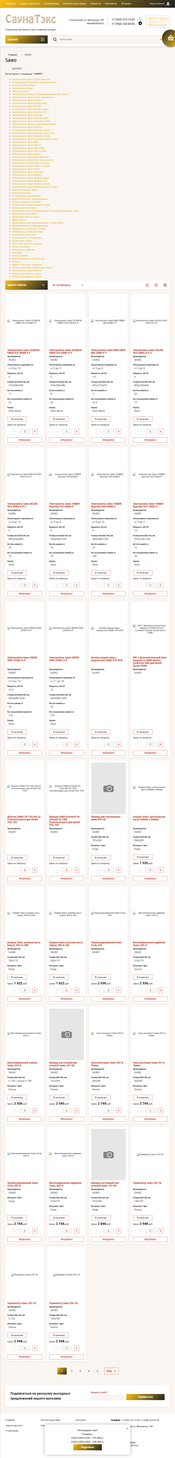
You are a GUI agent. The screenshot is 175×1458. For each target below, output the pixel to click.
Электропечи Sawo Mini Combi (29, 151)
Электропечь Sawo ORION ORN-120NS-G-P (64, 659)
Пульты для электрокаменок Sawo (31, 204)
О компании (51, 3)
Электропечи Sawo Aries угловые (30, 163)
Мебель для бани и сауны (26, 273)
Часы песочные (21, 246)
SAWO (12, 359)
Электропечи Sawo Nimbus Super (30, 177)
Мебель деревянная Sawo (27, 276)
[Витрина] (147, 285)
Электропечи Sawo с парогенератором (34, 124)
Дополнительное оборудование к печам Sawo (38, 222)
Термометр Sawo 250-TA (63, 1303)
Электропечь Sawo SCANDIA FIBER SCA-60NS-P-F (65, 351)
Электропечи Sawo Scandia (27, 115)
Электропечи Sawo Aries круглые (30, 157)
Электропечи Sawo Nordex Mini (29, 103)
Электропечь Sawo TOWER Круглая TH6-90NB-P (106, 505)
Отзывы (126, 3)
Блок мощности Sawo (24, 207)
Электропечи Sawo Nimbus (27, 175)
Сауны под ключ (30, 3)
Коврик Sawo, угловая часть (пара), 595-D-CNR (24, 944)
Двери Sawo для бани (24, 213)
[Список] (156, 285)
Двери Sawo (19, 219)
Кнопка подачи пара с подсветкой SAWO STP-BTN (107, 659)
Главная (10, 3)
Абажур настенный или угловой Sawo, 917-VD (105, 1184)
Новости (95, 3)
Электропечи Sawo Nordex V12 (29, 112)
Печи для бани (20, 91)
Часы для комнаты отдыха (27, 243)
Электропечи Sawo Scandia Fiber (30, 118)
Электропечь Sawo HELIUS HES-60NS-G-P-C (148, 351)
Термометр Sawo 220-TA (147, 1183)
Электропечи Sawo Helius (26, 154)
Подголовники (20, 255)
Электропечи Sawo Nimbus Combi (31, 183)
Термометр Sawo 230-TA (21, 1303)
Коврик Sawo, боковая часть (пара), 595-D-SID (66, 944)
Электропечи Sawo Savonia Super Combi (35, 139)
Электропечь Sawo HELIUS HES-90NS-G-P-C (22, 505)
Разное (16, 261)
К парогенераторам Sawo (26, 195)
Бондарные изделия (23, 249)
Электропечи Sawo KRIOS (26, 270)
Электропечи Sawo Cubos (26, 100)
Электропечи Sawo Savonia (27, 127)
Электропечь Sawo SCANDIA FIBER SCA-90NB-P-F (23, 351)
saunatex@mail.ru (95, 23)
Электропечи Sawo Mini (25, 142)
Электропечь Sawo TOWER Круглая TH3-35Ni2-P (148, 505)
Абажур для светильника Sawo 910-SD (105, 818)
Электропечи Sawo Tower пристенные (33, 97)
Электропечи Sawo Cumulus (28, 171)
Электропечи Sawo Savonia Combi (31, 136)
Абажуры (17, 252)
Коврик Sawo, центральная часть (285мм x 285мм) (149, 818)
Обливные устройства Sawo (27, 231)
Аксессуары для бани (24, 234)
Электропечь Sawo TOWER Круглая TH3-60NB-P (64, 505)
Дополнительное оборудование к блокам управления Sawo (45, 210)
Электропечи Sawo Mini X (26, 145)
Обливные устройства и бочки (29, 228)
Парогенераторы (21, 192)
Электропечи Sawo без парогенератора (34, 82)
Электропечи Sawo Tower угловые (31, 165)
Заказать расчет (157, 24)
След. (109, 1371)
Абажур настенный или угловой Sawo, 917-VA (63, 1064)
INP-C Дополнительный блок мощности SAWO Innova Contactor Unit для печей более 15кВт (150, 661)
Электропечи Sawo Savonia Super (31, 130)
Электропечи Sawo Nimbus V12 (29, 181)
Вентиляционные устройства (28, 258)
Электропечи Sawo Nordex (27, 106)
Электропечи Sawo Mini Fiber (28, 148)
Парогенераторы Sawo (25, 189)
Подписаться (145, 1397)
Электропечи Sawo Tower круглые (31, 79)
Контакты (111, 3)
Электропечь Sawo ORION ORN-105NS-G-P (22, 659)
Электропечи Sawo (22, 88)
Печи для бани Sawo (23, 85)
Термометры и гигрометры (27, 237)
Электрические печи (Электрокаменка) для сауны (40, 94)
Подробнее (87, 1447)
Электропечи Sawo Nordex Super (30, 109)
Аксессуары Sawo (22, 240)
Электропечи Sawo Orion (26, 169)
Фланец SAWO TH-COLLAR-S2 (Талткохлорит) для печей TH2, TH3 (24, 819)
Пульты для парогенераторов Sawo (32, 267)
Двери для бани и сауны (25, 216)
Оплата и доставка (74, 3)
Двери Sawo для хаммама (27, 264)
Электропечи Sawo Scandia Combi (31, 121)
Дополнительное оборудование (30, 198)
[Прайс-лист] (165, 285)
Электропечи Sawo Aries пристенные (32, 160)
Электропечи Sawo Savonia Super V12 (33, 133)
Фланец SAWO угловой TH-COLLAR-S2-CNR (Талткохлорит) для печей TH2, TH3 (64, 820)
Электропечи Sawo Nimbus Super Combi (34, 186)
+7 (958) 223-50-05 (123, 23)
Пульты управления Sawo (26, 201)
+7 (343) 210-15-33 (123, 19)
